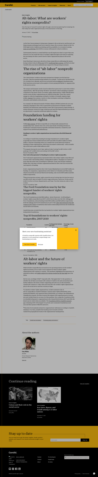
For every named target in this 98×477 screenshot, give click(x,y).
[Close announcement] (76, 230)
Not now (40, 244)
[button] (94, 473)
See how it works (29, 244)
